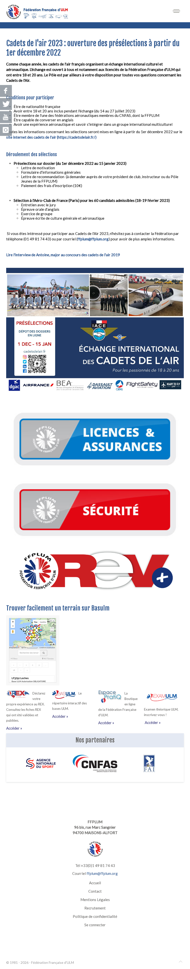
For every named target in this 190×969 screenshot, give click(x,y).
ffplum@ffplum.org (93, 239)
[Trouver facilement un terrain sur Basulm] (32, 650)
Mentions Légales (95, 899)
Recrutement (95, 908)
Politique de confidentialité (95, 916)
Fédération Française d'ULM (52, 962)
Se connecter (95, 925)
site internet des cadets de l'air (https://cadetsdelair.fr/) (51, 137)
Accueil (95, 883)
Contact (95, 891)
